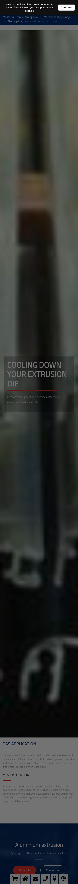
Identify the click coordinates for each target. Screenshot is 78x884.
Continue (66, 7)
